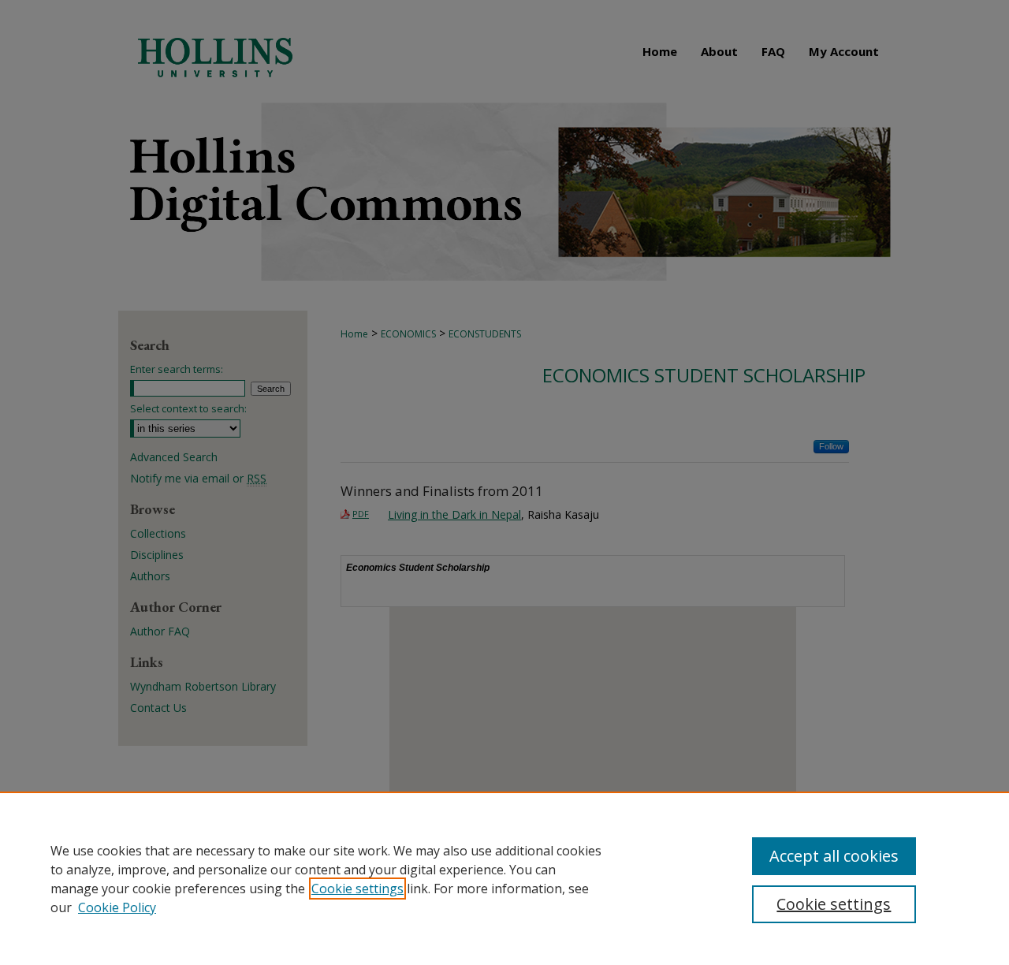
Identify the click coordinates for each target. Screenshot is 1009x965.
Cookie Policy (117, 907)
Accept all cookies (834, 855)
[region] (504, 878)
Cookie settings (357, 888)
